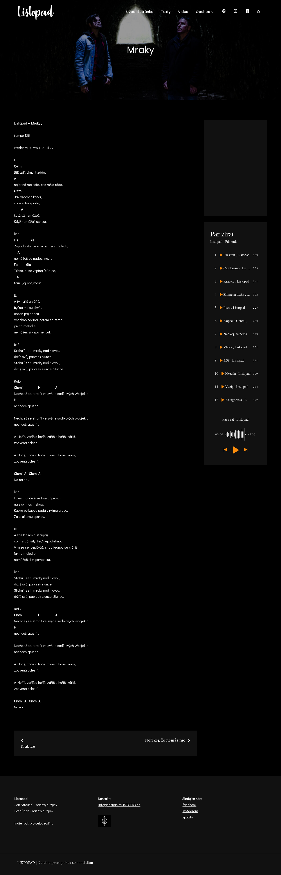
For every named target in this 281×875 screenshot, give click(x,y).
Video (183, 11)
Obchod (203, 11)
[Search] (258, 12)
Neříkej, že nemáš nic (165, 740)
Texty (166, 11)
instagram (190, 810)
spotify (187, 817)
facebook (189, 804)
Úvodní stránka (139, 11)
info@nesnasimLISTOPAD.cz (119, 804)
